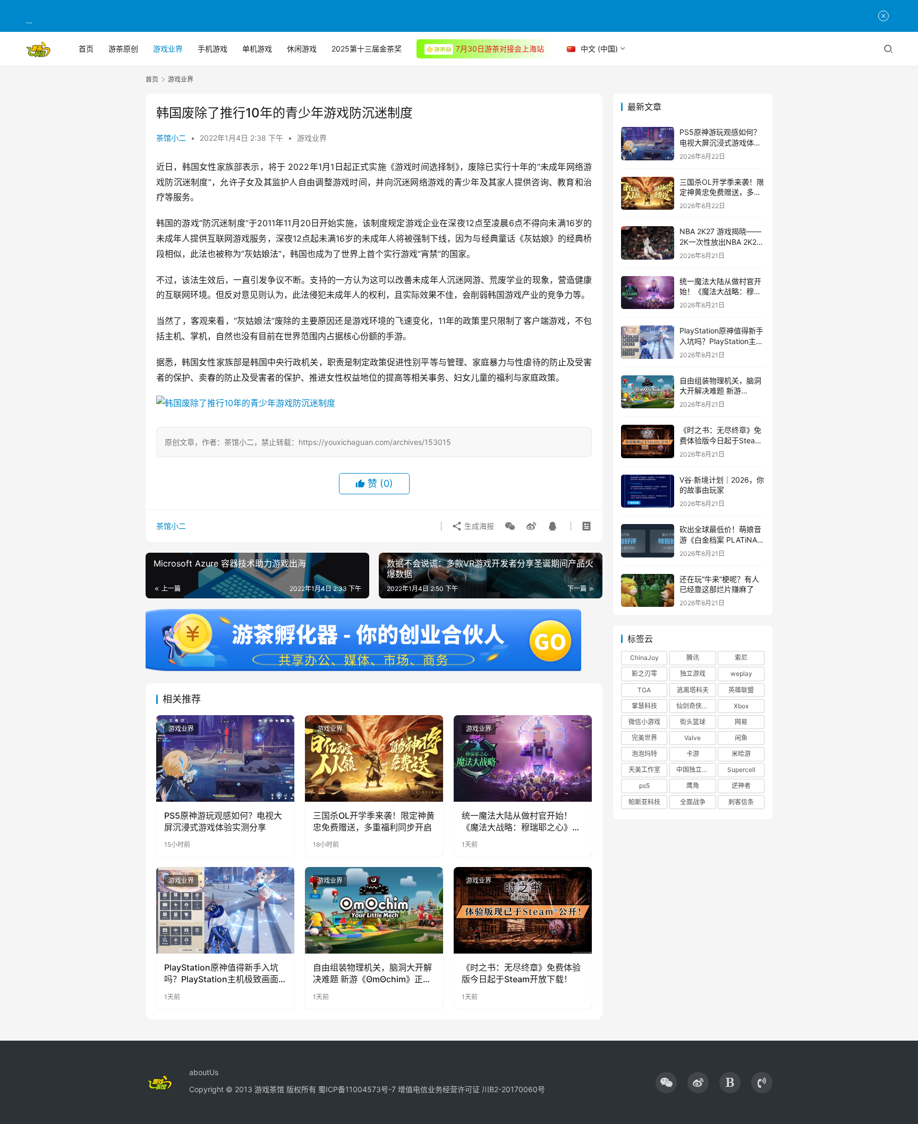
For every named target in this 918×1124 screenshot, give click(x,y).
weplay (741, 673)
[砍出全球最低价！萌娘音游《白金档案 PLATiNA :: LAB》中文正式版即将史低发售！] (647, 540)
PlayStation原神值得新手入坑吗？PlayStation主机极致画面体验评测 (221, 973)
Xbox (741, 706)
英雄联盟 (741, 690)
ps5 (644, 786)
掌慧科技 (644, 706)
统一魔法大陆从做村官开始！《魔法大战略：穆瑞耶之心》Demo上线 (517, 822)
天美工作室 (644, 770)
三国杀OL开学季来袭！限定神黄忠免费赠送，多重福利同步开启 (374, 821)
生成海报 (478, 525)
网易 (741, 722)
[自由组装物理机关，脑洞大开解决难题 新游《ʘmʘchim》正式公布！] (374, 910)
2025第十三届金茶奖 (367, 48)
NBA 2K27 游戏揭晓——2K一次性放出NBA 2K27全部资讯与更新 (720, 241)
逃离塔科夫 (693, 690)
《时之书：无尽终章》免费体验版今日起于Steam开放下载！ (521, 973)
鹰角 (692, 786)
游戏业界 (168, 48)
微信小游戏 (644, 722)
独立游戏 (693, 673)
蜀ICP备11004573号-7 (357, 1089)
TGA (644, 690)
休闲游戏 (302, 48)
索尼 (741, 658)
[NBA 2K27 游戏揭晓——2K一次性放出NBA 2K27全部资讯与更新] (647, 243)
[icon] (666, 1082)
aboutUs (203, 1072)
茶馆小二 (171, 137)
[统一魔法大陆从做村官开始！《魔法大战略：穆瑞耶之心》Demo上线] (523, 758)
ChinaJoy (644, 658)
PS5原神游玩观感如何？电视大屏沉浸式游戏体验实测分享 (223, 821)
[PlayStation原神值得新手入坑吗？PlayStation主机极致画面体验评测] (225, 910)
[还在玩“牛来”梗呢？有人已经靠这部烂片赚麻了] (647, 590)
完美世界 (644, 738)
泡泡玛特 (644, 754)
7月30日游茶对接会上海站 (500, 48)
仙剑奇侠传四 (695, 706)
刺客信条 (741, 802)
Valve (692, 738)
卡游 (692, 754)
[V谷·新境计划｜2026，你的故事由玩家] (647, 491)
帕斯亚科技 (644, 802)
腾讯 (692, 658)
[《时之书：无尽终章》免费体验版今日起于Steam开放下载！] (523, 910)
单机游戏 (257, 48)
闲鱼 (741, 738)
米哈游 (741, 754)
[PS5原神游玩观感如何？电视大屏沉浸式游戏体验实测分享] (225, 758)
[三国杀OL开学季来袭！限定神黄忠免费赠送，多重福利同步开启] (374, 758)
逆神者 (741, 786)
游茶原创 (123, 48)
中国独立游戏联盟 (696, 770)
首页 (86, 48)
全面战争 (693, 802)
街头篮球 (693, 722)
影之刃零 (644, 673)
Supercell (741, 770)
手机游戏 (212, 48)
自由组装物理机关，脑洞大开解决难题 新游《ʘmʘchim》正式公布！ (372, 973)
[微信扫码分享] (510, 526)
